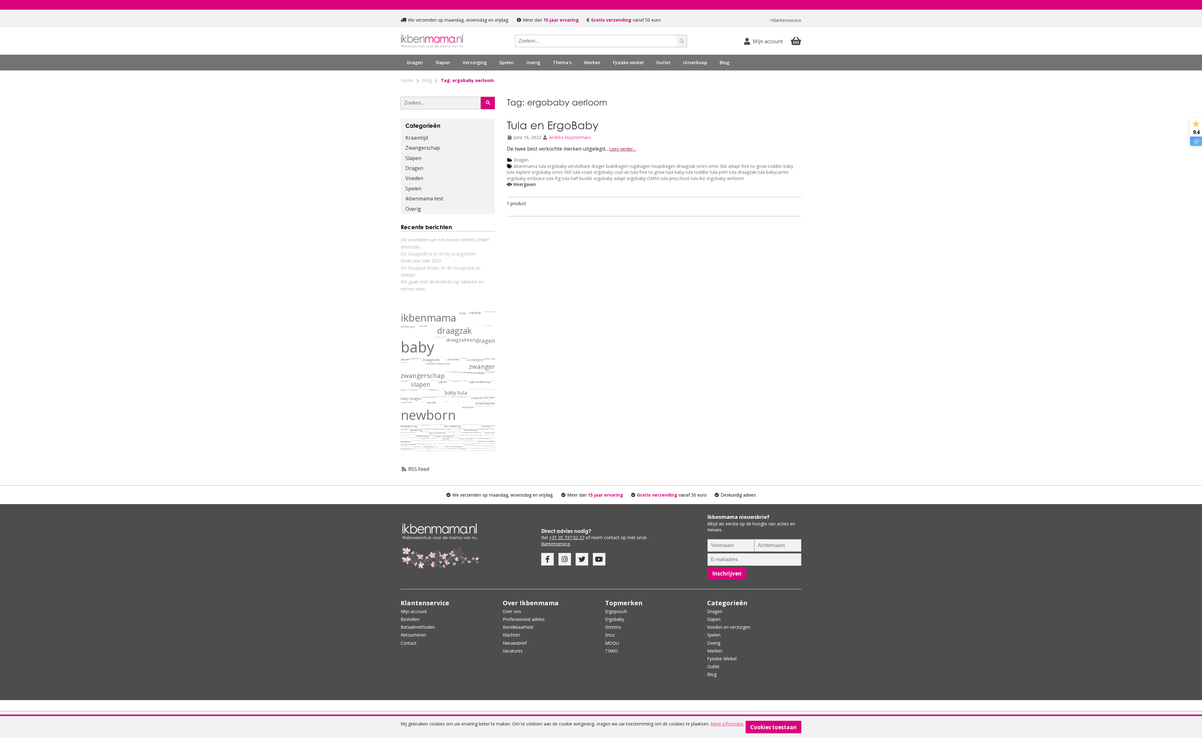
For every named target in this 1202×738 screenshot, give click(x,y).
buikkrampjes (430, 424)
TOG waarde (421, 401)
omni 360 (717, 166)
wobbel (455, 381)
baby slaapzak (476, 438)
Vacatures (513, 651)
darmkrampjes (433, 424)
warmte (493, 437)
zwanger (482, 366)
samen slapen (406, 402)
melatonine (462, 443)
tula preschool (674, 178)
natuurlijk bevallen (442, 437)
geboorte (446, 371)
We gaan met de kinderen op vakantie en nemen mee (442, 285)
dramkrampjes (446, 440)
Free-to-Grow (468, 389)
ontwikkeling (447, 431)
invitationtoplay (423, 431)
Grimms (613, 627)
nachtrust (404, 429)
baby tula (455, 392)
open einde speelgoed (480, 448)
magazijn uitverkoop (489, 450)
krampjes (435, 424)
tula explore (519, 172)
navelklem (415, 437)
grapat (428, 431)
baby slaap (488, 446)
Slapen (413, 158)
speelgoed (432, 435)
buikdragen (617, 166)
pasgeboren (468, 407)
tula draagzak (743, 172)
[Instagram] (564, 559)
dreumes (453, 359)
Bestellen (410, 619)
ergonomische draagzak (472, 435)
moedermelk (426, 440)
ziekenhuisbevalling (450, 443)
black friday (437, 443)
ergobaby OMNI (643, 178)
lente (494, 389)
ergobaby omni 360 (551, 172)
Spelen (413, 188)
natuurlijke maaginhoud (484, 435)
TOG (415, 401)
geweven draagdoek (486, 441)
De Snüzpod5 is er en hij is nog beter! (438, 254)
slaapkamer (491, 437)
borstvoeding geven (452, 448)
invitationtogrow (459, 435)
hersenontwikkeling (473, 443)
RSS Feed (418, 469)
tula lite (698, 178)
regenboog (475, 443)
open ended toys (437, 432)
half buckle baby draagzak (417, 443)
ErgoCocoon (456, 372)
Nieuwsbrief (515, 643)
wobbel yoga (431, 443)
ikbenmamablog (490, 443)
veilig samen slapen (472, 424)
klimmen (438, 450)
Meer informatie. (727, 724)
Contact (409, 643)
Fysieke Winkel (722, 659)
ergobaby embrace (526, 178)
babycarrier (483, 431)
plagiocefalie (415, 440)
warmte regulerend (485, 443)
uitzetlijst (463, 358)
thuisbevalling (446, 443)
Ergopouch (433, 390)
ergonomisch (415, 359)
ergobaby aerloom (725, 178)
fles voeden (403, 450)
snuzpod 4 (424, 438)
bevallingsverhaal (458, 443)
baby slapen (485, 438)
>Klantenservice (785, 20)
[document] (601, 727)
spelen (442, 382)
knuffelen (453, 440)
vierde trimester (455, 428)
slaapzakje (431, 402)
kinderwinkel (491, 450)
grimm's (493, 429)
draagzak (686, 166)
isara (437, 337)
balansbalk (470, 450)
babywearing (409, 426)
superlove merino (481, 443)
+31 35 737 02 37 (566, 537)
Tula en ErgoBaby (552, 125)
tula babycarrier (773, 172)
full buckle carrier (477, 440)
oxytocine (449, 440)
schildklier (440, 440)
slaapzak (477, 398)
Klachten (511, 635)
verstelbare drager (586, 166)
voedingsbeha (430, 440)
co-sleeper (475, 360)
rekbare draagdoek (408, 444)
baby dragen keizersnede (443, 448)
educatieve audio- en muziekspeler (476, 450)
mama (485, 426)
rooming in (465, 424)
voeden (432, 380)
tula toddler (697, 172)
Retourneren (413, 635)
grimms (404, 390)
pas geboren (440, 437)
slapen (420, 384)
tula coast (583, 172)
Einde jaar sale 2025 (421, 261)
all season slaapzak (489, 443)
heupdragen (663, 166)
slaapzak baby (465, 438)
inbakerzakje (489, 359)
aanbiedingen (446, 450)
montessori (429, 451)
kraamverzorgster (445, 429)
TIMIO (434, 438)
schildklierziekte (441, 440)
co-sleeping (490, 372)
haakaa (437, 424)
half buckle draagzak (416, 443)
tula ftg (554, 178)
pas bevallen (429, 447)
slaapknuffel (478, 424)
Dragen (521, 160)
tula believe (409, 437)
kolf (438, 424)
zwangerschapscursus (414, 450)
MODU (416, 431)
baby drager (461, 440)
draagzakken (460, 340)
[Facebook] (547, 559)
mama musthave (434, 443)
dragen (485, 340)
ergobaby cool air (611, 172)
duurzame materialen (489, 406)
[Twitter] (582, 559)
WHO (468, 424)
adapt (734, 166)
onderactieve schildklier (443, 440)
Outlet (663, 62)
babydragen (490, 432)
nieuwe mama (480, 424)
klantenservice (555, 544)
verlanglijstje (436, 437)
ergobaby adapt (610, 178)
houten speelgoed (444, 436)
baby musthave (412, 437)
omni (701, 166)
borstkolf (442, 425)
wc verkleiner (483, 450)
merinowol (437, 440)
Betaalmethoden (418, 627)
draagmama (475, 432)
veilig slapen (489, 397)
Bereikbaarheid (518, 627)
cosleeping (467, 372)
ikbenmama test (424, 198)
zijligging (418, 440)
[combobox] (595, 41)
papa (493, 425)
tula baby (676, 172)
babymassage (455, 437)
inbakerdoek (404, 362)
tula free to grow (647, 172)
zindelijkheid (479, 450)
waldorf (427, 448)
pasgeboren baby (407, 449)
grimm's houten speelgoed (408, 432)
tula (542, 166)
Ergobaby (614, 619)
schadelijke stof (435, 440)
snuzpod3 (409, 380)
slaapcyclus (461, 443)
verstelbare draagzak (475, 389)
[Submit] (488, 103)
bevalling (416, 429)
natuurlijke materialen (480, 406)
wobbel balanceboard (423, 444)
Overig (413, 208)
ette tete (462, 449)
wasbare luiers (435, 380)
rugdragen (639, 166)
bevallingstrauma (422, 450)
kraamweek (485, 403)
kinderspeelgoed (457, 450)
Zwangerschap (422, 147)
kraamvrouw (483, 429)
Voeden (414, 178)
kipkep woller (419, 424)
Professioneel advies (524, 619)
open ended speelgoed (454, 447)
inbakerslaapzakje (438, 363)
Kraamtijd (416, 137)
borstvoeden (417, 446)
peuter (405, 359)
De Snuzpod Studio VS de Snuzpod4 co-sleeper (441, 271)
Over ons (512, 611)
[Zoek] (681, 41)
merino (412, 440)
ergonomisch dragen (468, 440)
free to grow (754, 166)
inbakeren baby (421, 440)
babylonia (441, 337)
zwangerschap (423, 375)
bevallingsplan (442, 443)
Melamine (434, 440)
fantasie (492, 380)
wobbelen (467, 380)
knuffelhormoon (457, 440)
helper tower (465, 450)
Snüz (610, 635)
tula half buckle (577, 178)
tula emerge (406, 437)
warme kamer (494, 437)
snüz (449, 372)
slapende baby (468, 444)
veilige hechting (430, 437)
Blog (724, 62)
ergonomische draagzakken (458, 397)
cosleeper (479, 372)
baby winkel (453, 450)
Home (407, 80)
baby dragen (411, 398)
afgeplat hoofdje (416, 440)
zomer (491, 389)
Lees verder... (622, 149)
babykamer (405, 441)
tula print (719, 172)
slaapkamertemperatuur (478, 443)
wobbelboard (461, 380)
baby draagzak (475, 440)
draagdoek (431, 360)
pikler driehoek (434, 450)
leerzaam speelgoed (474, 450)
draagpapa (465, 432)
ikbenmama (525, 166)
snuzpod (404, 381)
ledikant (419, 436)
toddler (775, 166)
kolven (462, 424)
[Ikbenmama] (432, 40)
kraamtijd (470, 429)
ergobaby (557, 166)
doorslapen (464, 435)
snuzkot (494, 443)
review (438, 389)
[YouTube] (599, 559)
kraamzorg (461, 429)
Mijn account (414, 611)
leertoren (461, 450)
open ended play (480, 382)
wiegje (426, 436)
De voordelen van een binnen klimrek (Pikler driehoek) (445, 243)
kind (494, 380)
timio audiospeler (475, 450)
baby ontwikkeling (444, 440)
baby (788, 166)
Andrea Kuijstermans (570, 137)
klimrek (425, 450)
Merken (714, 651)
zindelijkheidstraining (480, 450)
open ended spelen (471, 448)
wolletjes (439, 440)
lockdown (454, 443)
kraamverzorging (430, 429)
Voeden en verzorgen (728, 627)
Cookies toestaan (773, 727)
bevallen (446, 438)
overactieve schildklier (442, 440)
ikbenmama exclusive (408, 437)
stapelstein (467, 448)
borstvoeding (452, 426)
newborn (428, 415)
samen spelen (452, 432)
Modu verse (419, 431)
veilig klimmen (485, 450)
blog (450, 437)
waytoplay (426, 431)
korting (449, 450)
